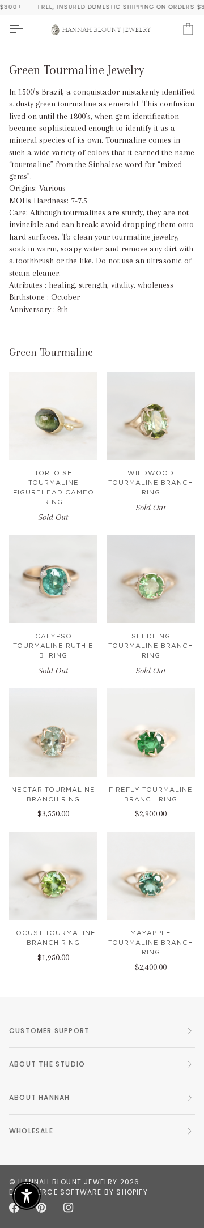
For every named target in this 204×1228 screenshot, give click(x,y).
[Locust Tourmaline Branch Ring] (53, 876)
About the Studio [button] (47, 1064)
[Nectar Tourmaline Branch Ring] (53, 732)
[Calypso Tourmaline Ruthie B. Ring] (53, 579)
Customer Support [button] (49, 1030)
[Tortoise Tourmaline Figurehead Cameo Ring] (53, 416)
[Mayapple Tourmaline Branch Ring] (151, 876)
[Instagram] (68, 1208)
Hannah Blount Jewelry (67, 1182)
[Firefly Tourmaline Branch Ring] (151, 732)
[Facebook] (14, 1208)
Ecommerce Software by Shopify (78, 1192)
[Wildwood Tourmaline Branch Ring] (151, 416)
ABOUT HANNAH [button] (39, 1097)
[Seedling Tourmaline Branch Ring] (151, 579)
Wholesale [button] (31, 1131)
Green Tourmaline (51, 352)
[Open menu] (26, 29)
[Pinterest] (41, 1208)
